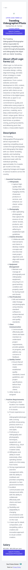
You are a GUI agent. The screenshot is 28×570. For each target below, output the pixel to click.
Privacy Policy (17, 567)
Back (6, 7)
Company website (14, 28)
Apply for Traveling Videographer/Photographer (14, 32)
